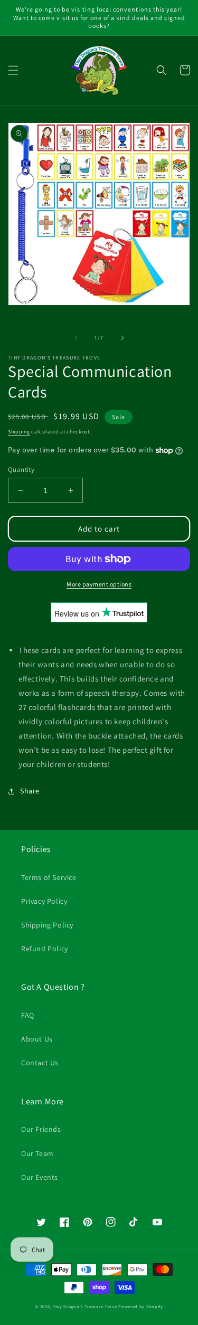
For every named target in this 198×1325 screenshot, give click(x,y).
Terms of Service (49, 877)
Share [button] (30, 791)
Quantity (21, 469)
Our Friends (41, 1129)
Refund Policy (44, 948)
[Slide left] (76, 337)
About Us (37, 1039)
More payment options (99, 584)
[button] (13, 70)
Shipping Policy (47, 925)
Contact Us (40, 1062)
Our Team (37, 1153)
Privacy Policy (44, 901)
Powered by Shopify (140, 1306)
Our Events (39, 1177)
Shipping (19, 431)
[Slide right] (122, 337)
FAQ (27, 1015)
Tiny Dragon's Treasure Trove (85, 1306)
